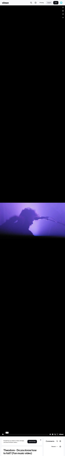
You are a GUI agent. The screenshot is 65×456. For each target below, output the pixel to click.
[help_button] (35, 2)
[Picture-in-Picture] (55, 434)
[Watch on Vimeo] (61, 434)
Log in (49, 3)
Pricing (42, 3)
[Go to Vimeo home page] (5, 3)
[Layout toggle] (60, 441)
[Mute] (50, 434)
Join (56, 3)
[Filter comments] (60, 446)
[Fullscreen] (57, 434)
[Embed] (63, 17)
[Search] (31, 2)
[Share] (63, 14)
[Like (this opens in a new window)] (63, 7)
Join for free (32, 442)
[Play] (3, 434)
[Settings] (53, 434)
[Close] (40, 440)
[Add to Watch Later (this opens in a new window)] (63, 10)
